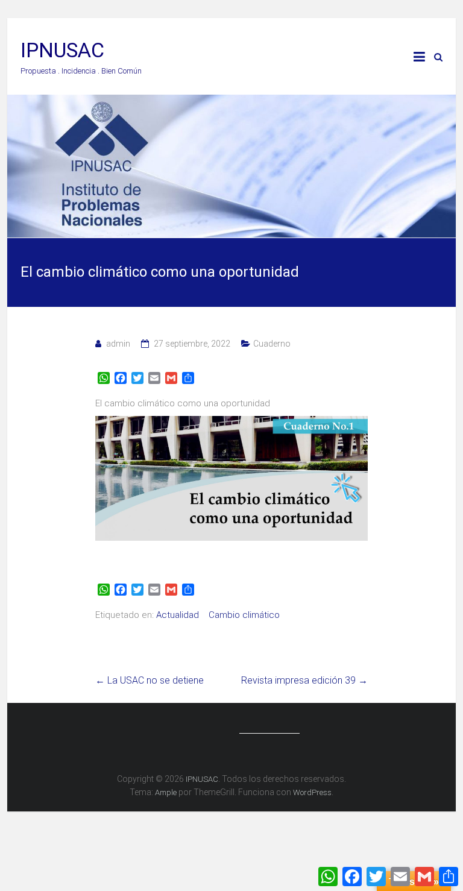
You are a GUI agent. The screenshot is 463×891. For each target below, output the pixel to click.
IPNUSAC (62, 50)
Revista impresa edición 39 (304, 680)
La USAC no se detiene (149, 680)
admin (118, 343)
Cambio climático (244, 614)
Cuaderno (272, 343)
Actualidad (177, 614)
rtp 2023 (121, 567)
